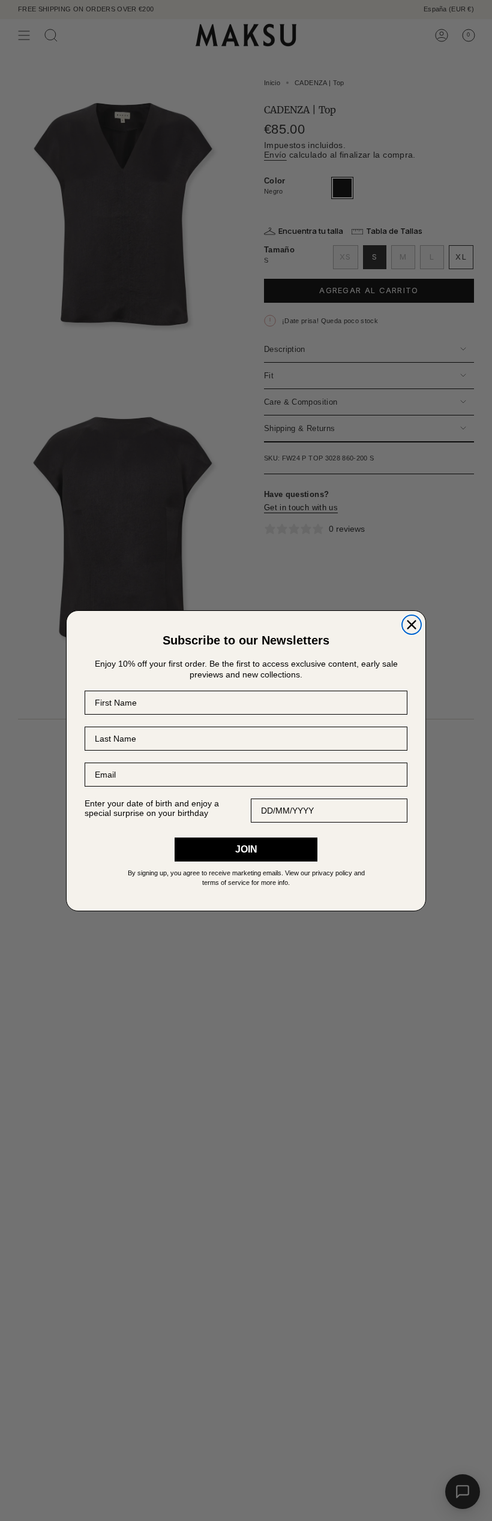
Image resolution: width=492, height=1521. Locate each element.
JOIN (246, 849)
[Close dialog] (411, 624)
